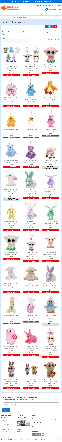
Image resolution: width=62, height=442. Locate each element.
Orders (48, 5)
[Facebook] (33, 434)
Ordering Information (22, 420)
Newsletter (19, 431)
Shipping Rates (20, 422)
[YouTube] (43, 434)
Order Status (20, 433)
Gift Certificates (5, 427)
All (58, 39)
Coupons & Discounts (6, 422)
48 (55, 39)
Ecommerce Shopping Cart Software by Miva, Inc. (33, 439)
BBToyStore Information (7, 424)
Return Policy (20, 424)
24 (51, 39)
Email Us (36, 427)
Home (2, 17)
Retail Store (4, 431)
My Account (57, 5)
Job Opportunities (5, 429)
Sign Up (6, 410)
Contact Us (19, 429)
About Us (3, 420)
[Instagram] (39, 434)
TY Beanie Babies (10, 17)
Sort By (5, 38)
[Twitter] (36, 434)
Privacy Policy (20, 427)
